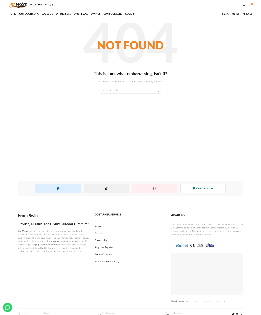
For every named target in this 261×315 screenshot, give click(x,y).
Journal (236, 14)
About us (247, 14)
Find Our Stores (204, 188)
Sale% (225, 14)
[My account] (244, 5)
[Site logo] (18, 5)
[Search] (51, 5)
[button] (7, 307)
